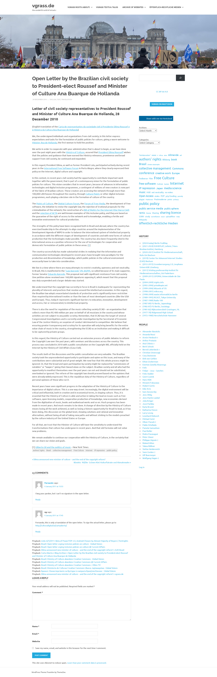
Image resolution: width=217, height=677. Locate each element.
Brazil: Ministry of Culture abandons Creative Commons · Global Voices (72, 559)
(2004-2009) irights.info (153, 282)
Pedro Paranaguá (150, 434)
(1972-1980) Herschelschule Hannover (160, 315)
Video (178, 217)
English (53, 99)
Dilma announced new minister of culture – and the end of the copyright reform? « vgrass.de (82, 574)
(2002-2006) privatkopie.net (155, 285)
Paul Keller (147, 431)
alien (165, 155)
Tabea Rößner (149, 446)
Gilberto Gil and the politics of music (53, 447)
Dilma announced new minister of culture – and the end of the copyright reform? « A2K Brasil (82, 550)
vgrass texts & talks (107, 7)
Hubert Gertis (149, 385)
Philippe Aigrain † (150, 440)
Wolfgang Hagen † (151, 458)
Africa (161, 155)
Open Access (146, 195)
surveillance (155, 216)
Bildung (166, 159)
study (147, 216)
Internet (89, 450)
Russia (148, 213)
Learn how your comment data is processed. (86, 662)
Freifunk (160, 184)
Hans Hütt (147, 379)
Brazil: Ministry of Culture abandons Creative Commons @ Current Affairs (74, 562)
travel (163, 217)
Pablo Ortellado (149, 425)
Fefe (145, 367)
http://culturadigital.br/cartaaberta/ (51, 525)
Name (35, 626)
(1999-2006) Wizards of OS (155, 288)
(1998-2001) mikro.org (153, 291)
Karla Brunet (148, 406)
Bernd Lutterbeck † (151, 349)
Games (166, 184)
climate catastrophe (153, 164)
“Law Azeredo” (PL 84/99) (77, 270)
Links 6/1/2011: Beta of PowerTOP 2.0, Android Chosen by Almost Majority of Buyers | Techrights (84, 540)
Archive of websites (132, 7)
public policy (112, 450)
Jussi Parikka (148, 403)
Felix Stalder (148, 373)
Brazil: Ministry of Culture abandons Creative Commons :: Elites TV (71, 565)
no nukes (169, 192)
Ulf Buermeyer (149, 455)
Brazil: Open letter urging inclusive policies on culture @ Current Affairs (73, 547)
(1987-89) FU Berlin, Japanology (157, 303)
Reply (37, 499)
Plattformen (149, 199)
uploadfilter (170, 216)
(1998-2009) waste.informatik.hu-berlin (160, 294)
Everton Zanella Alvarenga (154, 364)
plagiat (142, 199)
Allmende (173, 154)
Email (35, 633)
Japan (159, 188)
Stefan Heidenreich (151, 449)
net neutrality (158, 192)
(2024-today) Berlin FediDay (155, 243)
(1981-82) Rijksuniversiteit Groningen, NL (161, 309)
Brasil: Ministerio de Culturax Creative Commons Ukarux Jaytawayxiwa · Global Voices (79, 568)
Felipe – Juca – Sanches (153, 370)
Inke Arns (147, 388)
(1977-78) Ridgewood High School (158, 312)
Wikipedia (143, 219)
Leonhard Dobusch (151, 416)
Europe (176, 173)
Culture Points (93, 193)
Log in (141, 467)
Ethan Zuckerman (150, 361)
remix (142, 212)
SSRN (141, 216)
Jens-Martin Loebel (151, 397)
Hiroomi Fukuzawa (151, 382)
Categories (144, 139)
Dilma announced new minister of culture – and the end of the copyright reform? (69, 459)
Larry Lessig (148, 413)
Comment (37, 592)
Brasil (48, 450)
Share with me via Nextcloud (159, 118)
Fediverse (143, 178)
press (170, 199)
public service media (151, 208)
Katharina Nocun (150, 410)
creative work (163, 173)
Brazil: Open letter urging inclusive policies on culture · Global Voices (71, 544)
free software (147, 183)
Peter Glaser (148, 437)
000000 (154, 155)
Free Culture (79, 450)
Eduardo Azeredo (56, 274)
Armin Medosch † (150, 337)
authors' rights (38, 450)
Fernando (48, 483)
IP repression (99, 450)
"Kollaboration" (145, 155)
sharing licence (170, 212)
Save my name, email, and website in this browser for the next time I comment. (70, 648)
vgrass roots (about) (79, 7)
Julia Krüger (148, 400)
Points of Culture (44, 203)
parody (180, 196)
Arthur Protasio (149, 340)
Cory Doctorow (149, 355)
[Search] (180, 78)
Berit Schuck (148, 346)
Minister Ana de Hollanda (44, 142)
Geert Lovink (148, 376)
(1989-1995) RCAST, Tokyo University (159, 297)
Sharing (155, 213)
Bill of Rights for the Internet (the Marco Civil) (106, 210)
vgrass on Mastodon (162, 104)
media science (172, 188)
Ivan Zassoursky (149, 391)
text (59, 99)
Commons (178, 168)
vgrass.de (43, 5)
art (181, 155)
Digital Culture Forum (68, 203)
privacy (176, 199)
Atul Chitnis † (148, 343)
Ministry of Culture (75, 152)
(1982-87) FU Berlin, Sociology (156, 306)
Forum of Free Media (94, 203)
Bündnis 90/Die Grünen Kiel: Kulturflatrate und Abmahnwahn (101, 462)
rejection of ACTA (48, 213)
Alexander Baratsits (151, 331)
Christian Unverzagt (151, 352)
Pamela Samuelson (151, 428)
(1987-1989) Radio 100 (153, 300)
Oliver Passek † (149, 422)
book (174, 159)
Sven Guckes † (149, 452)
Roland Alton (148, 443)
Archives (143, 127)
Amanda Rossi (149, 334)
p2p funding (171, 196)
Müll (148, 192)
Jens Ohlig (147, 394)
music (142, 192)
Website (36, 641)
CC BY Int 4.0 (162, 91)
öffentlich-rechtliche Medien (158, 223)
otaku (157, 196)
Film (151, 178)
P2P (163, 196)
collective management (62, 450)
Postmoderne (160, 199)
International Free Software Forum (61, 168)
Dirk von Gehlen (150, 358)
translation (66, 99)
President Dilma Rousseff (110, 152)
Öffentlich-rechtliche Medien (165, 7)
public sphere (171, 208)
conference (146, 173)
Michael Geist (149, 419)
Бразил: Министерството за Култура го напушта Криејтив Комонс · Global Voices (78, 571)
